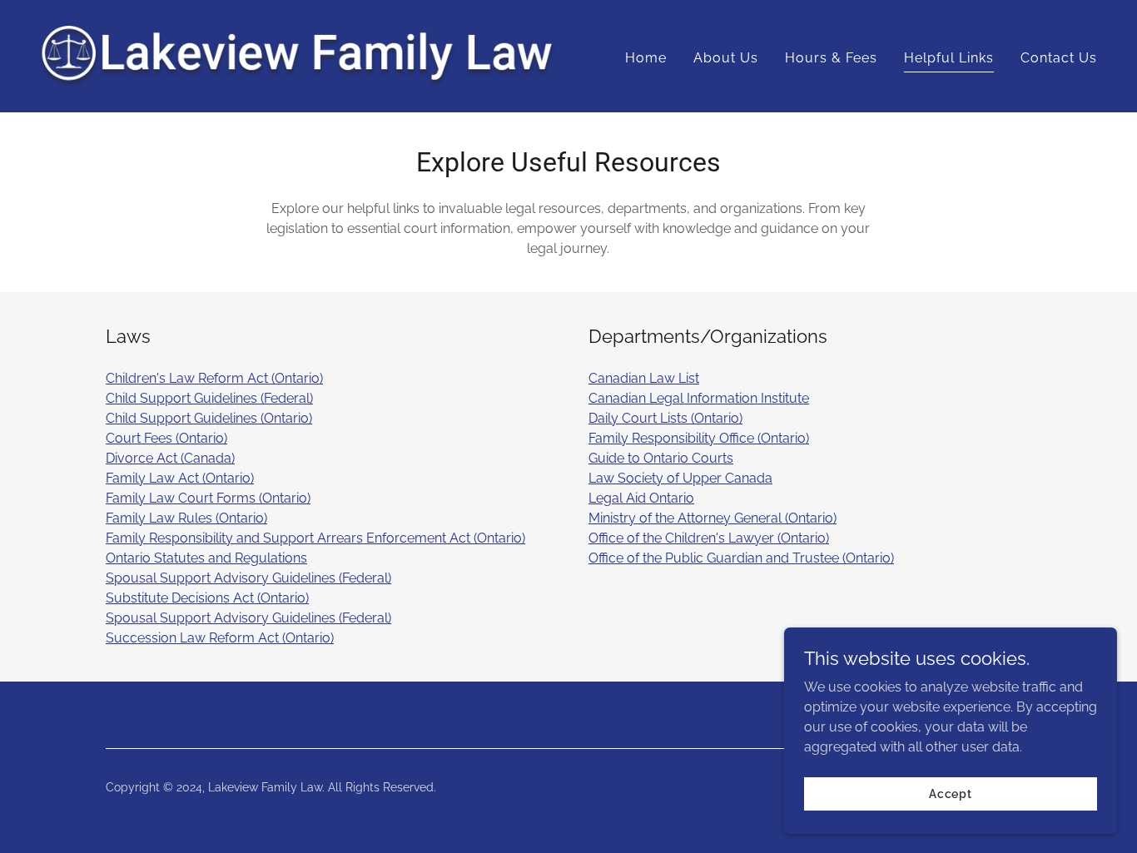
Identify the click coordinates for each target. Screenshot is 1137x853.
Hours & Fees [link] (831, 58)
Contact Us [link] (1058, 58)
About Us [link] (725, 58)
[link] (297, 55)
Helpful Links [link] (949, 58)
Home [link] (646, 58)
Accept (950, 793)
